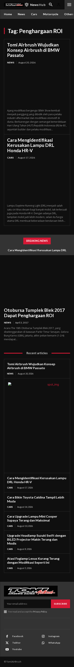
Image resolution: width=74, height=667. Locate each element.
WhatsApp (54, 642)
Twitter (16, 642)
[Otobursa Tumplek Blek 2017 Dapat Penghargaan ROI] (37, 284)
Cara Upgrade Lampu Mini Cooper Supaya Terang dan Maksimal (32, 518)
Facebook (17, 636)
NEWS (10, 62)
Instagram (53, 636)
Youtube (17, 649)
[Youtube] (7, 649)
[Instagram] (43, 636)
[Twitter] (7, 643)
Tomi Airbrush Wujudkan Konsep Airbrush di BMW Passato (33, 50)
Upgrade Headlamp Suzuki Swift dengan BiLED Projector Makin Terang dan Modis (36, 539)
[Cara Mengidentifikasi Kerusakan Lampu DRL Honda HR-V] (37, 182)
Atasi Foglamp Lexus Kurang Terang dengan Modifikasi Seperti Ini (33, 560)
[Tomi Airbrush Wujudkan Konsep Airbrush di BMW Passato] (37, 87)
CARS (10, 157)
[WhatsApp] (43, 643)
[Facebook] (7, 636)
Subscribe (60, 603)
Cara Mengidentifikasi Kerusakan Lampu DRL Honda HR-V (30, 145)
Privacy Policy (40, 611)
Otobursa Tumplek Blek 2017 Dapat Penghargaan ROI (34, 312)
